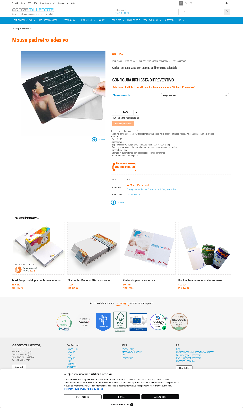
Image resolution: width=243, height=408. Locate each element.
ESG (29, 3)
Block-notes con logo (47, 20)
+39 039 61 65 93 (121, 12)
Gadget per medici (47, 3)
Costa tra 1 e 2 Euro (157, 189)
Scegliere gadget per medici (188, 355)
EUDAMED (71, 364)
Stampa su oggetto (121, 95)
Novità (23, 3)
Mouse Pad (86, 20)
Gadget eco (116, 20)
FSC (35, 3)
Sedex (69, 355)
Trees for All (72, 367)
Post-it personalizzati (22, 20)
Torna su (101, 139)
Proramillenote (133, 194)
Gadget (101, 20)
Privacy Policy (128, 349)
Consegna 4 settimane (137, 189)
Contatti (15, 3)
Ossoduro (61, 3)
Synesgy (71, 352)
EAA (123, 355)
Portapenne (169, 20)
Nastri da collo (133, 20)
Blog (179, 20)
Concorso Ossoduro (185, 361)
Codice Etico (127, 358)
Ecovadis (71, 358)
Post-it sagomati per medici (188, 358)
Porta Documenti (150, 20)
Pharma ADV (69, 20)
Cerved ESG (72, 349)
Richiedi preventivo (123, 123)
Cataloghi (74, 3)
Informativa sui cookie (132, 352)
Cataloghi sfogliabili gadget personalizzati (195, 352)
